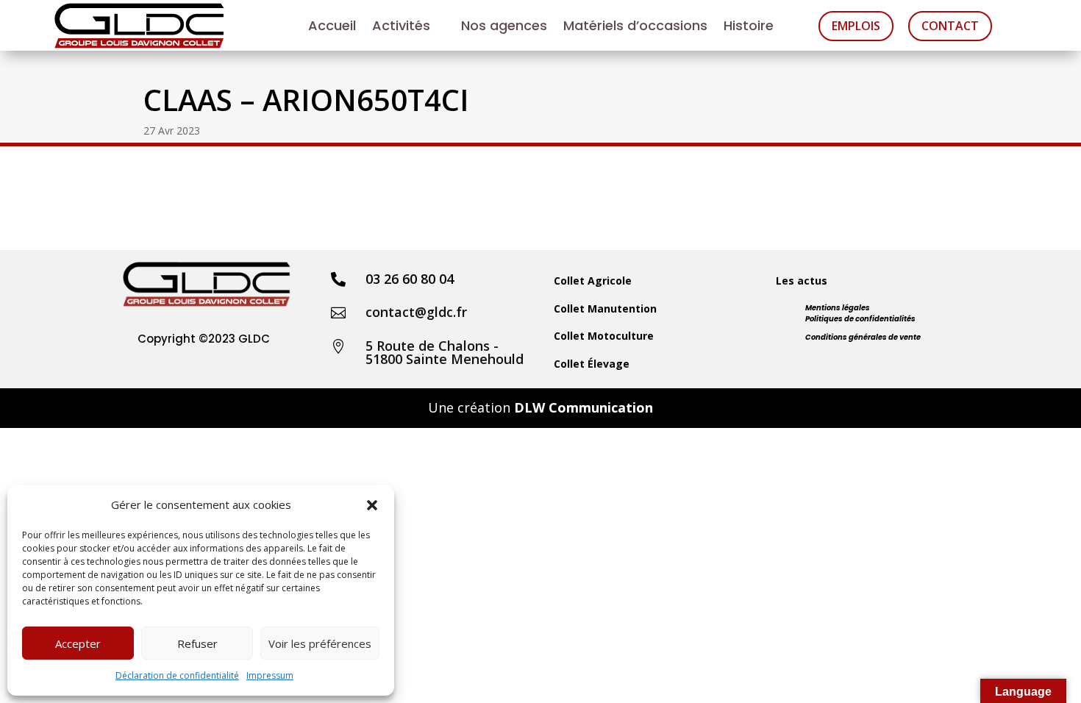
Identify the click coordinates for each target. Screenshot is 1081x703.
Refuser (197, 643)
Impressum (269, 675)
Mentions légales (837, 307)
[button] (372, 505)
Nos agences (504, 28)
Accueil (332, 28)
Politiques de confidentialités (860, 318)
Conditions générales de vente (863, 337)
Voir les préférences (319, 643)
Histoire (749, 28)
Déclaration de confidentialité (177, 675)
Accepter (78, 643)
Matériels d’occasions (635, 28)
